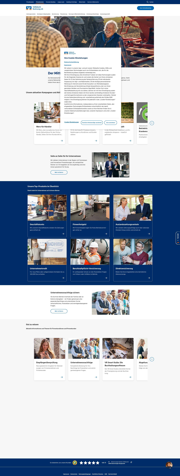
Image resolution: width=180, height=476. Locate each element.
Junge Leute (61, 2)
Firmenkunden (40, 2)
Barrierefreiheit (112, 474)
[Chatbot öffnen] (169, 465)
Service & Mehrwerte (93, 2)
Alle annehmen (110, 122)
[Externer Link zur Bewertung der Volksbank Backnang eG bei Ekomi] (131, 462)
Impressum (66, 474)
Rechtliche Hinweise (97, 474)
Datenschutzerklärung (71, 62)
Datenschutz (73, 474)
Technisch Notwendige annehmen (92, 122)
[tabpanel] (49, 123)
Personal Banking (50, 2)
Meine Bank (82, 2)
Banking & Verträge (71, 2)
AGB (106, 474)
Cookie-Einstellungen (71, 122)
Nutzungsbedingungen (85, 474)
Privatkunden (30, 2)
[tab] (31, 14)
